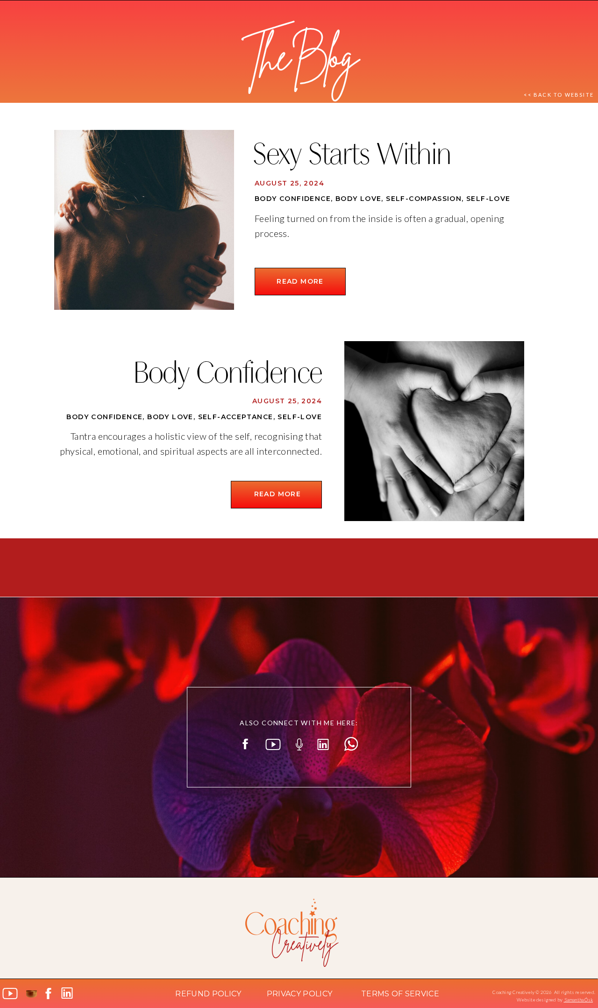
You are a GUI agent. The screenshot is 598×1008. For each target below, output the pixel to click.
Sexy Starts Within (351, 157)
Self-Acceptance (235, 417)
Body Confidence (293, 198)
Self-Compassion (424, 198)
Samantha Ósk (578, 999)
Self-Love (488, 198)
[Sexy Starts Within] (144, 220)
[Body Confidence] (434, 431)
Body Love (358, 198)
